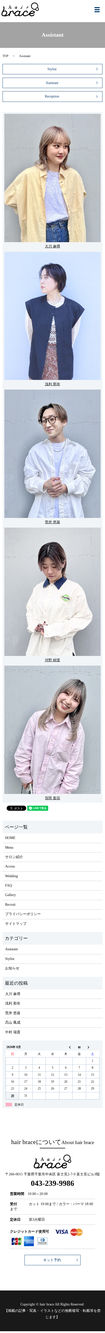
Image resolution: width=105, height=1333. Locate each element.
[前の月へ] (65, 1047)
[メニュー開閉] (97, 9)
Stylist (52, 69)
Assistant (52, 83)
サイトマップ (16, 924)
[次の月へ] (92, 1047)
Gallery (10, 895)
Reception (52, 96)
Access (10, 866)
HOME (10, 838)
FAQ (8, 885)
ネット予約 (52, 1260)
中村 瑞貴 (12, 1032)
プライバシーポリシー (23, 914)
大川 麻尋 (12, 994)
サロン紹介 (14, 857)
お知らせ (12, 968)
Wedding (11, 876)
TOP (5, 56)
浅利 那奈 (12, 1003)
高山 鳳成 (12, 1022)
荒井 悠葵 (12, 1013)
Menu (9, 847)
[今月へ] (79, 1047)
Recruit (10, 904)
